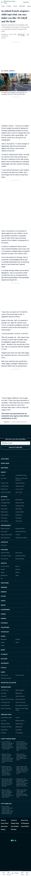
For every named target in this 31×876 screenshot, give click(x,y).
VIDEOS (3, 600)
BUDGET (3, 605)
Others (2, 645)
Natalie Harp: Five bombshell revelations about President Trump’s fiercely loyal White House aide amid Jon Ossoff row (22, 782)
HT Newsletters (25, 823)
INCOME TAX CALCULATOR (8, 682)
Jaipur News (19, 509)
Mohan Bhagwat (20, 690)
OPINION (3, 618)
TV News (18, 534)
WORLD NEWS (5, 463)
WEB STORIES (5, 583)
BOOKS (3, 650)
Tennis (17, 642)
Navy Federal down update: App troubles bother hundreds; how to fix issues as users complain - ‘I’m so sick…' (22, 770)
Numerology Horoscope (22, 705)
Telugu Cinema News (6, 534)
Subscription (4, 826)
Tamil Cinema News (21, 531)
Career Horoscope (20, 702)
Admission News (5, 552)
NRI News (3, 733)
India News (22, 6)
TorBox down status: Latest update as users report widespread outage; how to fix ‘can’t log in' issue (22, 793)
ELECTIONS (4, 658)
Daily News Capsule (7, 443)
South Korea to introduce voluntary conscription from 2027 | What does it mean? (21, 756)
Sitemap (3, 829)
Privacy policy (4, 823)
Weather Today (15, 823)
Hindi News (19, 730)
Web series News (5, 537)
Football (18, 639)
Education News (20, 559)
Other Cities (19, 521)
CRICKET (3, 472)
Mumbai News (5, 515)
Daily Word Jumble (6, 678)
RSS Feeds (13, 829)
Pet (2, 578)
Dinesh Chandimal (6, 492)
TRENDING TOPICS (6, 714)
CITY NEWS (4, 496)
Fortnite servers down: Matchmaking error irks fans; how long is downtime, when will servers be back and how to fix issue (21, 746)
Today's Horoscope (6, 708)
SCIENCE (3, 614)
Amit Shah (3, 693)
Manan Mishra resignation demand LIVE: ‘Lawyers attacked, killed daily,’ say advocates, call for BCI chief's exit (7, 810)
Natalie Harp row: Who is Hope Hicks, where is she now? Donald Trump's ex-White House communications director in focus (7, 771)
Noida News (19, 515)
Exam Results (4, 559)
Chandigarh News (5, 502)
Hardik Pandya (5, 486)
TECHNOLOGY (5, 632)
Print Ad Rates (15, 826)
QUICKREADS (5, 663)
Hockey (3, 642)
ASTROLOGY (4, 542)
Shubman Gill (4, 483)
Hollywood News (20, 528)
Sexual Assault (7, 421)
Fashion (3, 569)
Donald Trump (4, 690)
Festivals (18, 569)
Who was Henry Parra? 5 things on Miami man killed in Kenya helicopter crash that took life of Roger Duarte (7, 793)
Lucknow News (20, 512)
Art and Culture (5, 566)
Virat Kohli (3, 696)
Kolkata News (4, 512)
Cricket (15, 6)
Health (2, 572)
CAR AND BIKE (5, 627)
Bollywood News (5, 528)
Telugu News (4, 730)
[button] (2, 2)
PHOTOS (3, 596)
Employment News (21, 555)
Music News (4, 531)
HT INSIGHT (4, 654)
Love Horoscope (5, 705)
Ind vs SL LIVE (19, 489)
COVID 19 (3, 667)
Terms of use (24, 820)
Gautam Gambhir (20, 696)
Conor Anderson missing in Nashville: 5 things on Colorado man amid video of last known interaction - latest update (8, 745)
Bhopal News (19, 499)
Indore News (4, 509)
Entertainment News (6, 726)
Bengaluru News (5, 499)
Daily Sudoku (4, 675)
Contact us (14, 820)
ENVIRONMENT (5, 609)
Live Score (3, 478)
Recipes (18, 572)
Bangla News (19, 726)
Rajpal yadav (19, 693)
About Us (3, 820)
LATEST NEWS (5, 459)
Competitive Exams (6, 555)
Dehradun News (20, 502)
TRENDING (4, 587)
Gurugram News (20, 506)
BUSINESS (4, 592)
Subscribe (26, 2)
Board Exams (19, 552)
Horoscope (4, 545)
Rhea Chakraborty (20, 699)
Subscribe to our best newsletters (15, 439)
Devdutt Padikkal (20, 483)
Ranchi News (4, 521)
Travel (17, 575)
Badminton (4, 639)
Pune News (19, 518)
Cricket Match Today (21, 475)
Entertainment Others (21, 537)
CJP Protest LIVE (5, 702)
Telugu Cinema (19, 723)
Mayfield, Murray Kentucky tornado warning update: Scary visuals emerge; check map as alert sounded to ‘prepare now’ (8, 758)
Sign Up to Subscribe (15, 447)
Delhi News (4, 506)
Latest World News (8, 739)
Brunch (17, 566)
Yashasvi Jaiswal (20, 486)
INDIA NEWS (4, 468)
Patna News (4, 518)
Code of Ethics (25, 826)
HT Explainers (19, 733)
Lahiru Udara (19, 492)
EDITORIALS (4, 623)
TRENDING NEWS (6, 687)
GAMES (3, 672)
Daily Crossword (20, 675)
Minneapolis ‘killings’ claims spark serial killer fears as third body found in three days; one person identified (7, 782)
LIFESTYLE (4, 563)
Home (3, 6)
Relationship (4, 575)
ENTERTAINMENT (6, 525)
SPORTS (3, 636)
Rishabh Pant (4, 489)
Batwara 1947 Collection (7, 699)
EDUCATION (4, 549)
